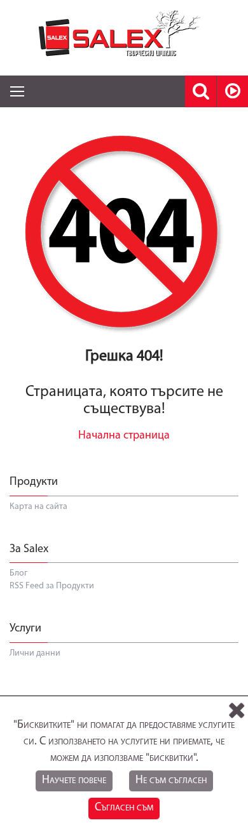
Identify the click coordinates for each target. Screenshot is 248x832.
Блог (18, 573)
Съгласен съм (124, 808)
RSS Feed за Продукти (52, 586)
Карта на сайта (38, 507)
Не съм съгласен (171, 780)
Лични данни (35, 653)
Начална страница (124, 436)
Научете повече (74, 780)
